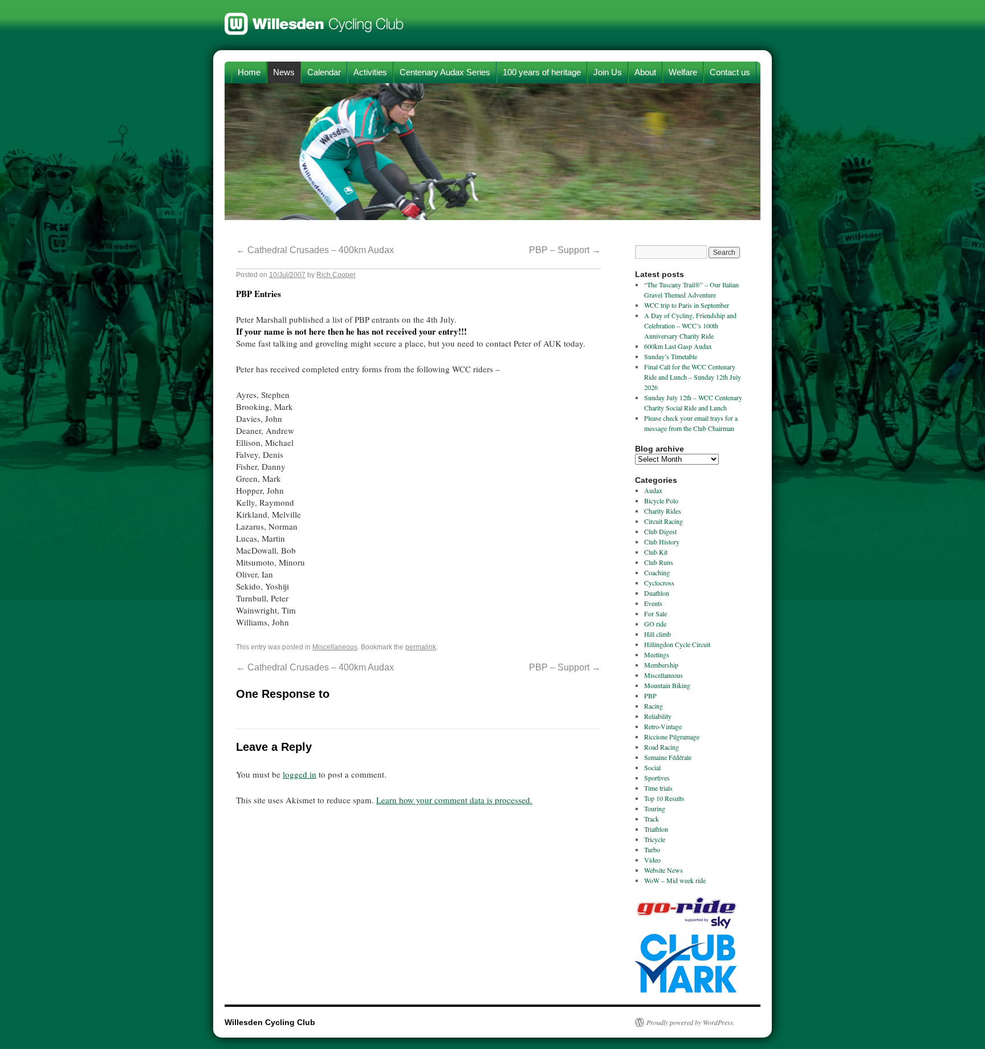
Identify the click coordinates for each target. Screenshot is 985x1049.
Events (653, 603)
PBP (650, 695)
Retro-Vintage (663, 726)
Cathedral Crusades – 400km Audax (315, 250)
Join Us (607, 72)
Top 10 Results (664, 798)
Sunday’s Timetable (670, 356)
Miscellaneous (334, 647)
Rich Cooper (336, 275)
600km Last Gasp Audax (678, 346)
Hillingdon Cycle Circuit (677, 644)
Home (249, 72)
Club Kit (655, 551)
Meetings (656, 654)
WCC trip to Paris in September (686, 305)
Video (652, 859)
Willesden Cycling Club (314, 18)
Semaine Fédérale (667, 757)
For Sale (655, 613)
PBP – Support (565, 250)
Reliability (657, 716)
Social (652, 767)
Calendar (324, 72)
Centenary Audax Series (445, 72)
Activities (370, 72)
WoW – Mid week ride (675, 880)
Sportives (657, 777)
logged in (299, 774)
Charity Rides (662, 510)
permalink (420, 647)
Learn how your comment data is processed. (454, 800)
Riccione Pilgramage (671, 736)
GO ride (655, 623)
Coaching (657, 572)
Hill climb (657, 634)
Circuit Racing (663, 521)
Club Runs (658, 562)
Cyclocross (659, 582)
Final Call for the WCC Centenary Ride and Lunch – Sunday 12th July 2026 (692, 377)
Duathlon (656, 592)
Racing (653, 705)
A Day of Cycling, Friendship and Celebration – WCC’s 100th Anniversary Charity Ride (690, 325)
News (284, 72)
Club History (661, 541)
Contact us (730, 72)
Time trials (658, 787)
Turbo (652, 849)
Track (651, 818)
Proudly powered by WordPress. (690, 1022)
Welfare (683, 72)
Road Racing (661, 746)
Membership (661, 664)
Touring (654, 808)
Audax (653, 490)
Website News (663, 870)
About (645, 72)
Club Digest (660, 531)
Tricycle (654, 839)
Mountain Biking (667, 685)
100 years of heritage (542, 72)
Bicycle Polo (661, 500)
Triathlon (656, 828)
